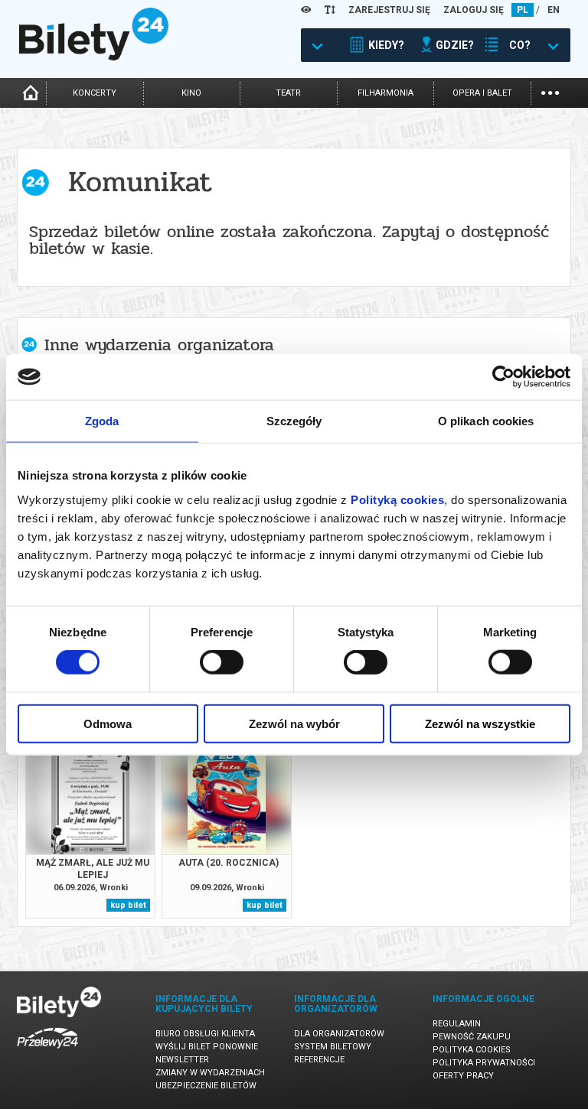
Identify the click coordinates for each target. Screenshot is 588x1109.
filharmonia (385, 93)
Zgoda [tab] (102, 421)
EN (553, 10)
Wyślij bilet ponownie (206, 1047)
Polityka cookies (472, 1050)
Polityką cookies (397, 499)
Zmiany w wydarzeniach (210, 1073)
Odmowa (107, 723)
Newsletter (182, 1060)
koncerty (94, 93)
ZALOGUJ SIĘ (473, 10)
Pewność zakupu (472, 1037)
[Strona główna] (93, 56)
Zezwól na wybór (294, 723)
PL (522, 10)
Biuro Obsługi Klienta (205, 1034)
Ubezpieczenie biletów (205, 1086)
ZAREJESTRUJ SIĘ (389, 10)
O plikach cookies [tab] (486, 421)
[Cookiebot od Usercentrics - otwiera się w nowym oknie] (503, 377)
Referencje (319, 1060)
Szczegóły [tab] (294, 421)
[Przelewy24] (47, 1051)
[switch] (221, 662)
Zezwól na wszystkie (480, 723)
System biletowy (332, 1047)
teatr (288, 93)
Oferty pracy (463, 1076)
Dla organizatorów (339, 1034)
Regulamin (457, 1024)
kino (191, 93)
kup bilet (128, 905)
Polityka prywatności (484, 1063)
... (550, 91)
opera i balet (482, 93)
